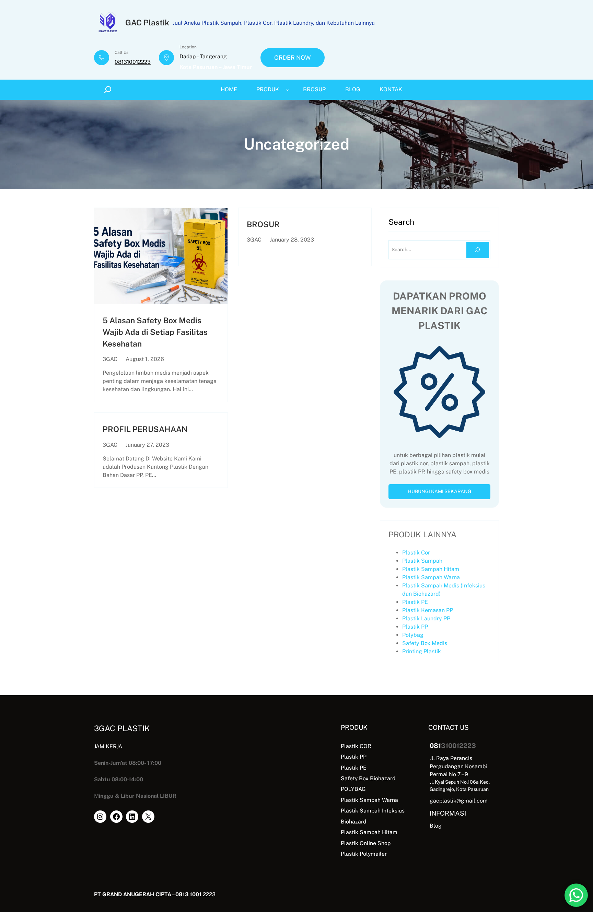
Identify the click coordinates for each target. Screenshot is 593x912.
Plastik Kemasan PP (427, 610)
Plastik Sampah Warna (431, 577)
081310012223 (133, 62)
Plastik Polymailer (364, 854)
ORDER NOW (292, 57)
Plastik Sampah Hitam (430, 569)
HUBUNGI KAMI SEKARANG (439, 491)
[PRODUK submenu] (287, 89)
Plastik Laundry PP (426, 618)
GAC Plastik (147, 22)
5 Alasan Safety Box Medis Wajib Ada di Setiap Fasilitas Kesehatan (155, 332)
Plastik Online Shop (366, 843)
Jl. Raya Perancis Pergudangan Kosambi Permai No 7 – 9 (458, 766)
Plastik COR (356, 746)
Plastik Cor (416, 552)
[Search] (477, 250)
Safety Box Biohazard (368, 778)
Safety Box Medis (424, 643)
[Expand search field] (109, 90)
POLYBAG (353, 789)
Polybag (412, 635)
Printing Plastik (421, 651)
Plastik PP (415, 626)
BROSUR (263, 224)
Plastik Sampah (422, 561)
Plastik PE (415, 602)
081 (435, 745)
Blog (436, 825)
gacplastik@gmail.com (459, 800)
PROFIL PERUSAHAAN (145, 429)
